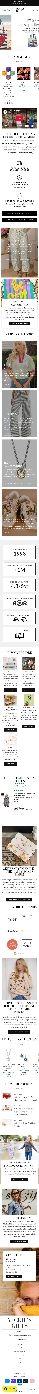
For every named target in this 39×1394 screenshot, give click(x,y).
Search (19, 1344)
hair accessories (21, 476)
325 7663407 (21, 1339)
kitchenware (27, 1231)
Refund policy (19, 1355)
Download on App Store (19, 213)
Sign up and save (19, 1369)
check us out (19, 1179)
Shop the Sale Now (19, 1032)
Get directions (14, 1276)
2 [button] (22, 51)
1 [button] (17, 51)
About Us (19, 1348)
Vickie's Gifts (19, 10)
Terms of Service (19, 1351)
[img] (19, 783)
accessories (8, 1231)
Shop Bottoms (11, 434)
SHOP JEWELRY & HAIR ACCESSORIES (19, 483)
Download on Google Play (19, 220)
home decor (32, 143)
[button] (7, 96)
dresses (32, 310)
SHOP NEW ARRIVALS (19, 323)
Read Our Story (19, 1241)
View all (19, 61)
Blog (19, 1362)
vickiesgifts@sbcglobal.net (22, 1335)
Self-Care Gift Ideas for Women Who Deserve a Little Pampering (24, 1111)
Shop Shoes (10, 532)
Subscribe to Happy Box (19, 899)
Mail (5, 10)
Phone (8, 10)
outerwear (10, 312)
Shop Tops (9, 384)
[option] (19, 3)
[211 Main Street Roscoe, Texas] (19, 1282)
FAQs (19, 1358)
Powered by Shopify (19, 1376)
